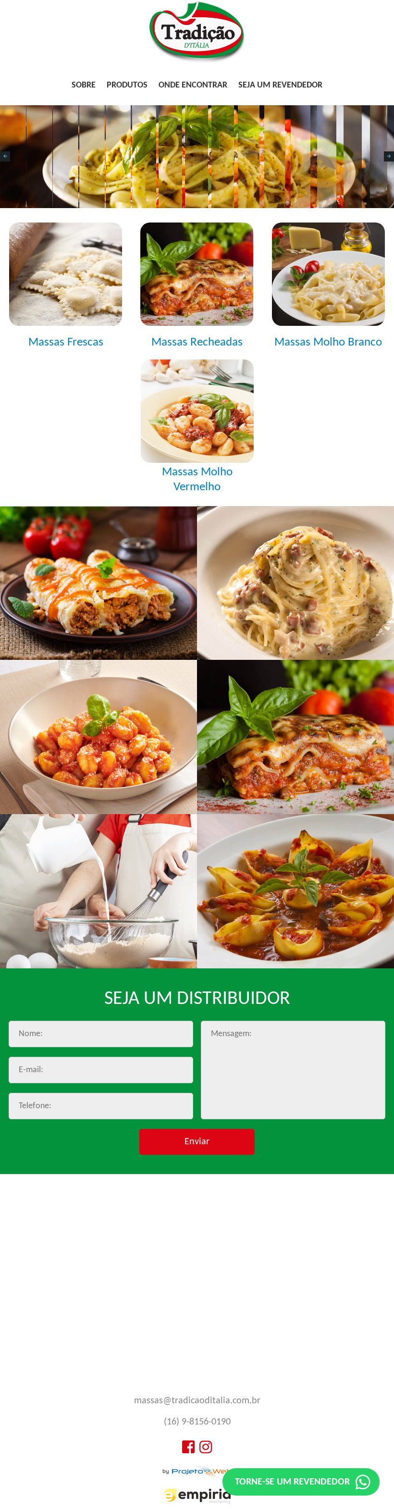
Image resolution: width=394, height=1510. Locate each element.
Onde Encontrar (193, 85)
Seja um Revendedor (280, 85)
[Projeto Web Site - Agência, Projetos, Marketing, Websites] (197, 1472)
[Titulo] (197, 61)
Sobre (84, 85)
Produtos (127, 85)
